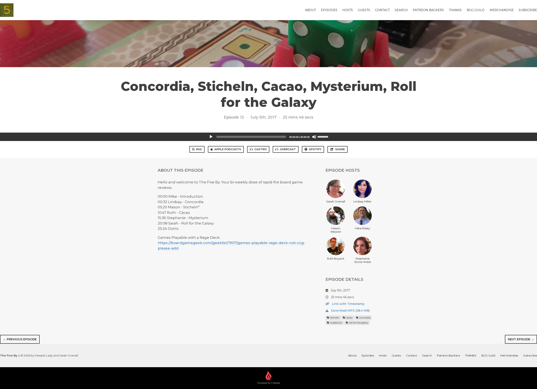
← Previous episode (20, 339)
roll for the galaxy (358, 322)
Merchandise (502, 10)
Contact (382, 10)
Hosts (347, 10)
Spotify (315, 149)
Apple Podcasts (227, 149)
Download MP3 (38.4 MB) (350, 310)
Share (340, 149)
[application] (268, 137)
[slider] (323, 136)
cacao (348, 317)
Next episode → (521, 339)
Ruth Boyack (335, 258)
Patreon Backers (428, 10)
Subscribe (528, 10)
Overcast (288, 149)
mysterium (336, 322)
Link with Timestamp (348, 304)
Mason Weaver (335, 230)
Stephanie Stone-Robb (362, 260)
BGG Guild (476, 10)
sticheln (334, 317)
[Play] (211, 137)
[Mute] (314, 137)
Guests (364, 10)
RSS (199, 149)
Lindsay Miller (362, 201)
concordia (364, 317)
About (310, 10)
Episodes (329, 10)
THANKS (455, 10)
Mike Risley (362, 228)
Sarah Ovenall (335, 201)
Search (401, 10)
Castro (260, 149)
